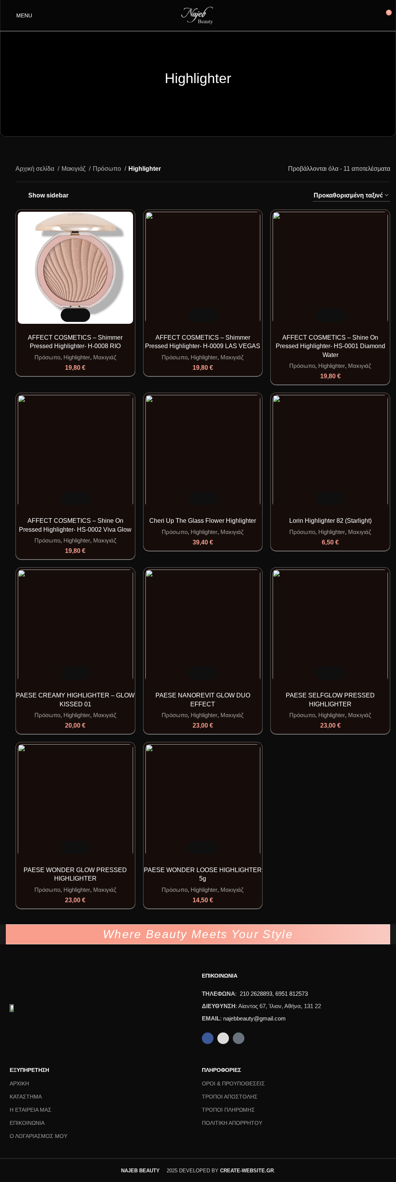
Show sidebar (48, 195)
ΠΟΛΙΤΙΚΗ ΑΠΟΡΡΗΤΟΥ (232, 1123)
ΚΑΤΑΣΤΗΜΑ (26, 1097)
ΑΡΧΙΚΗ (19, 1083)
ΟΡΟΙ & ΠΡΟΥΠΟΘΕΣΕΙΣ (233, 1083)
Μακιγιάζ (74, 168)
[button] (68, 315)
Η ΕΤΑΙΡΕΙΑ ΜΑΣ (30, 1110)
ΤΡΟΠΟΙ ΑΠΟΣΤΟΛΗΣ (230, 1097)
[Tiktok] (238, 1038)
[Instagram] (223, 1038)
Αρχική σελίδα (35, 168)
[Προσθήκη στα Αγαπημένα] (82, 315)
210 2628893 (256, 993)
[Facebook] (207, 1038)
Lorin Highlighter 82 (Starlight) (330, 520)
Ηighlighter (76, 357)
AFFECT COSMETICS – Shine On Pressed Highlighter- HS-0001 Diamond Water (330, 346)
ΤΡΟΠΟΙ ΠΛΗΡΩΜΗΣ (228, 1110)
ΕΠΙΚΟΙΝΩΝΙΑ (27, 1123)
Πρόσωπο (108, 168)
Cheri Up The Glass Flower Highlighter (202, 520)
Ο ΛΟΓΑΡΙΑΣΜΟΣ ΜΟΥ (38, 1136)
